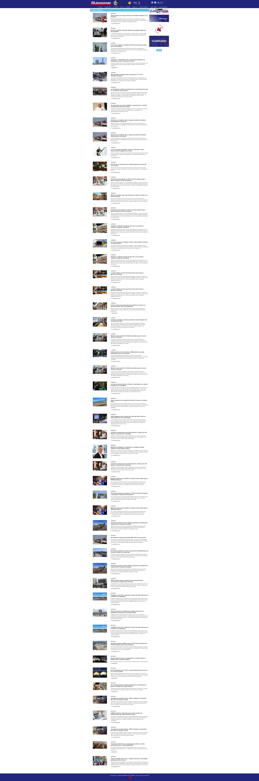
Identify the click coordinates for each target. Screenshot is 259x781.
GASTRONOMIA (153, 7)
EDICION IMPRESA (163, 7)
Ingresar (161, 2)
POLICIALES (135, 7)
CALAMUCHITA (107, 7)
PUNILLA (101, 7)
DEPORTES (128, 7)
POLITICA (122, 7)
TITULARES (115, 7)
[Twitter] (155, 2)
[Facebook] (152, 2)
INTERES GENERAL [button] (143, 7)
